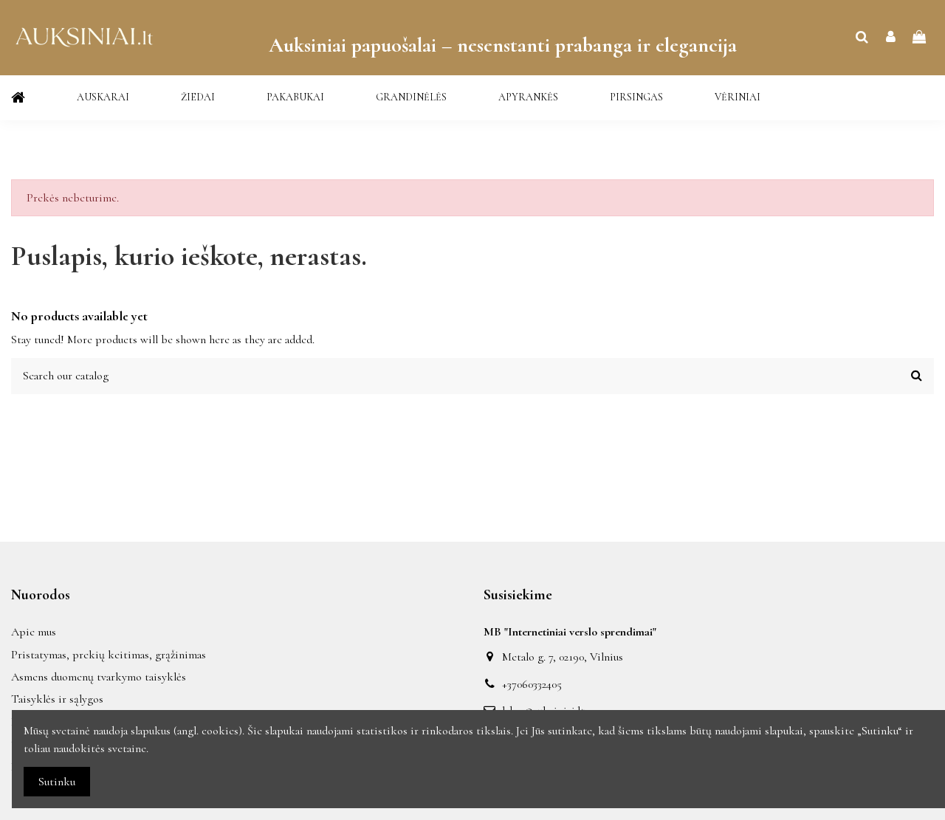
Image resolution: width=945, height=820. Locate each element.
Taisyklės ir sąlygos (57, 699)
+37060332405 (532, 684)
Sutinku (56, 781)
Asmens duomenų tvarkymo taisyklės (98, 676)
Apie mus (33, 631)
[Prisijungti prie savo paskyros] (890, 37)
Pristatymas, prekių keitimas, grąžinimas (108, 654)
